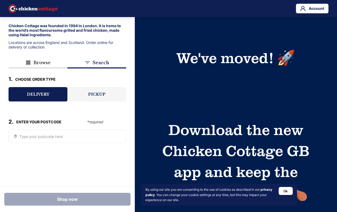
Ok (285, 191)
